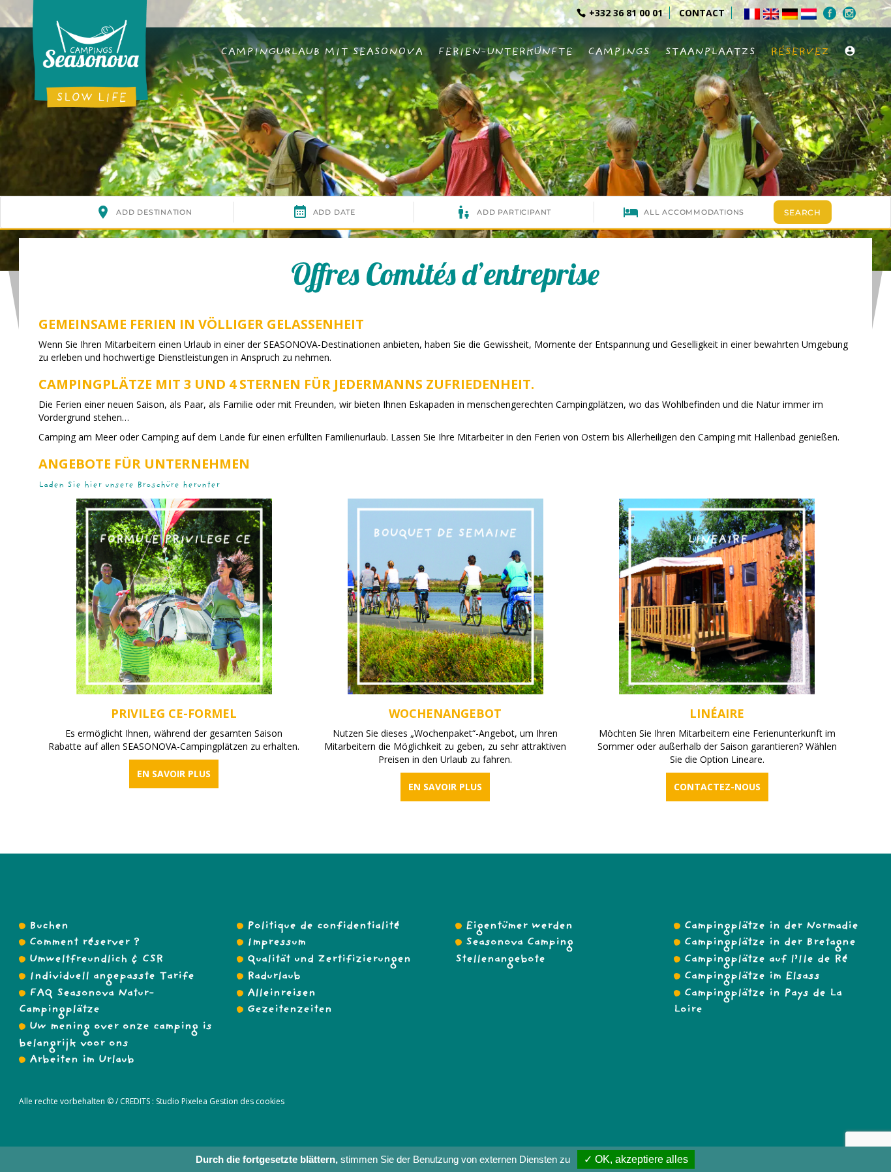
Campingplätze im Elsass (752, 976)
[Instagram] (851, 13)
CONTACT (702, 13)
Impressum (276, 942)
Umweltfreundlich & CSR (96, 959)
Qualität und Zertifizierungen (329, 959)
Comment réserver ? (84, 942)
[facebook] (831, 13)
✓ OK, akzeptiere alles (636, 1159)
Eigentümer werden (519, 926)
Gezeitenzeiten (289, 1010)
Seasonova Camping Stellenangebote (514, 951)
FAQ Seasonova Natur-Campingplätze (87, 1002)
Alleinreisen (281, 993)
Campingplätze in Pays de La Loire (758, 1002)
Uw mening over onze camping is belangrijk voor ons (115, 1036)
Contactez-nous (717, 786)
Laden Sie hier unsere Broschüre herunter (129, 485)
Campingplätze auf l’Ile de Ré (766, 959)
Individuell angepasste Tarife (111, 976)
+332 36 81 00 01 (626, 13)
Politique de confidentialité (323, 926)
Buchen (48, 926)
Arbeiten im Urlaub (81, 1060)
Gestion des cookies (245, 1101)
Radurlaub (274, 976)
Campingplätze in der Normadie (771, 926)
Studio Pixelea (181, 1101)
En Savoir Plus (174, 773)
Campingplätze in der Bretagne (770, 942)
